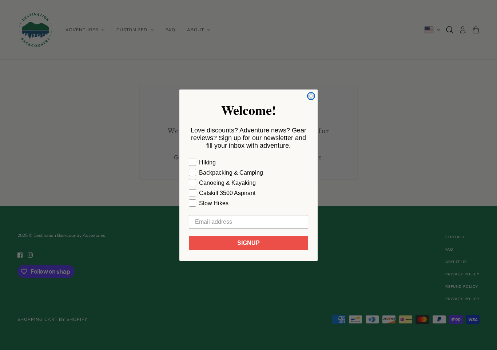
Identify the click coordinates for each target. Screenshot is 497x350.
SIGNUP (248, 243)
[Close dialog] (311, 96)
